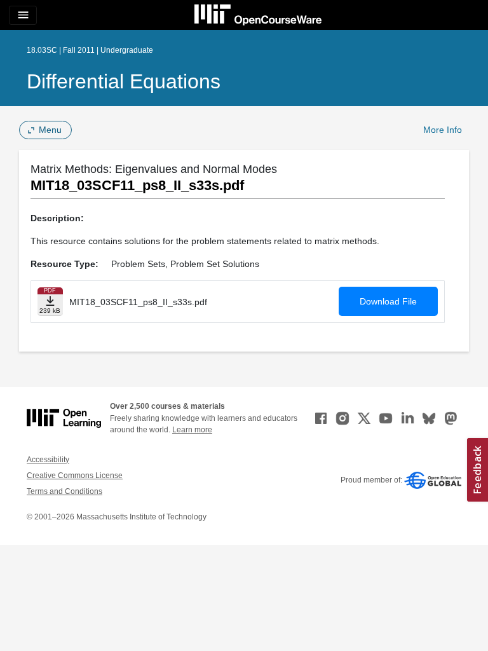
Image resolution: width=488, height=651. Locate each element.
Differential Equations (123, 81)
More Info (442, 130)
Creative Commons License (75, 475)
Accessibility (48, 459)
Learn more (192, 429)
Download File (388, 301)
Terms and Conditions (64, 491)
